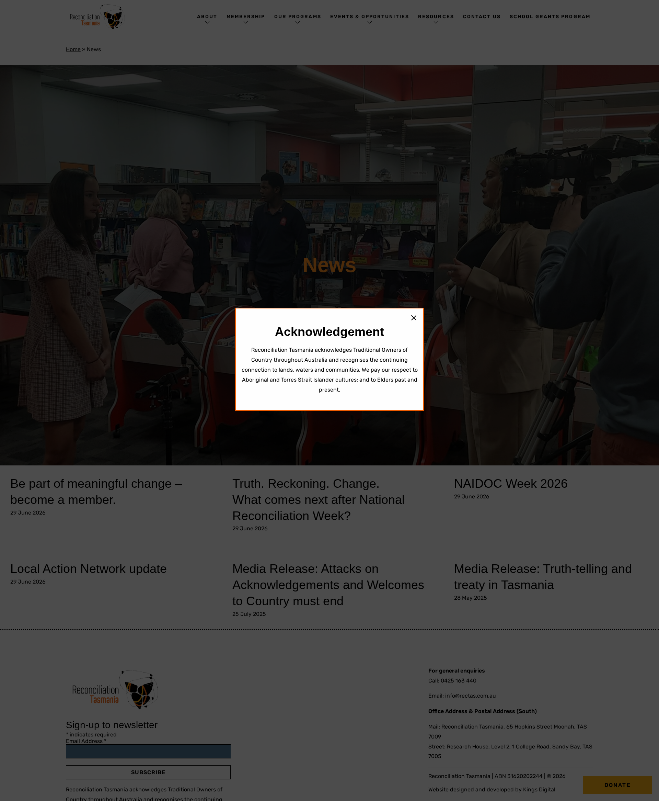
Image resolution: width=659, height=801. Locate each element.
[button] (413, 317)
